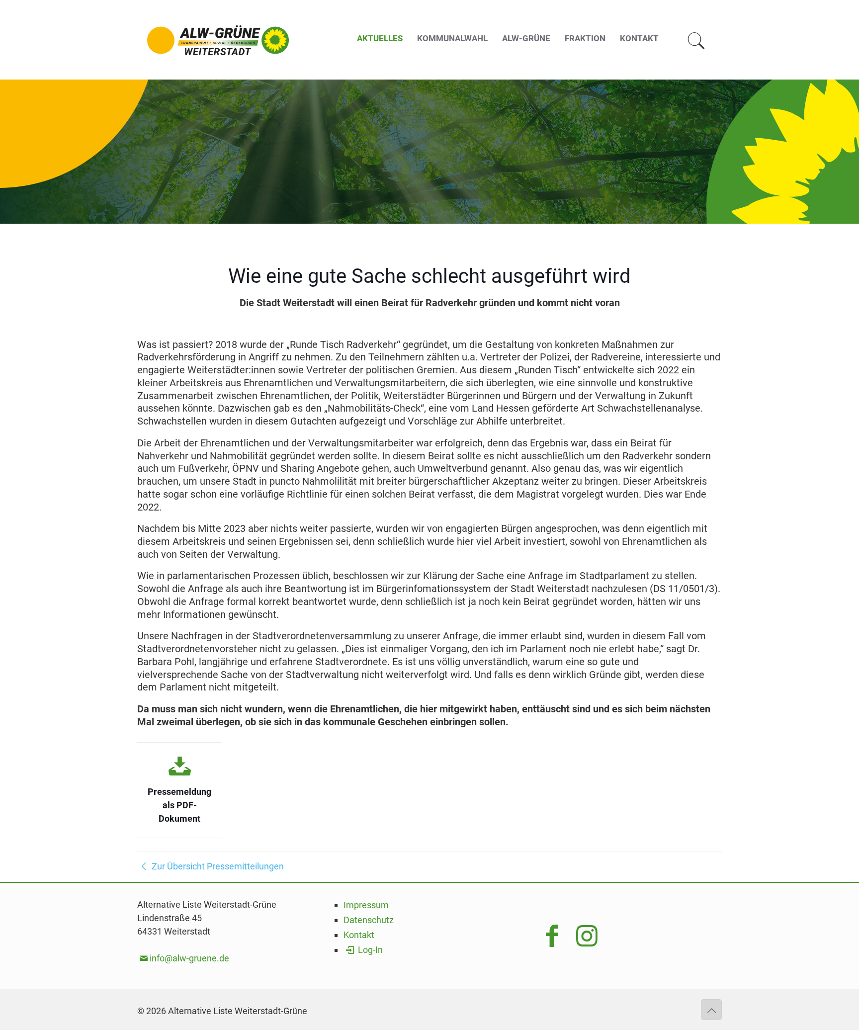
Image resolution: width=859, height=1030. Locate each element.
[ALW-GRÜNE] (218, 40)
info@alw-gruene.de (189, 958)
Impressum (366, 905)
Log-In (369, 949)
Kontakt (359, 935)
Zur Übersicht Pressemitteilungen (217, 866)
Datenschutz (369, 920)
